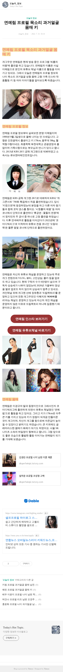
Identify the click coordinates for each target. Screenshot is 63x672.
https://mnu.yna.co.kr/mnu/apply (20, 535)
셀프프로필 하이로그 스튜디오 (21, 518)
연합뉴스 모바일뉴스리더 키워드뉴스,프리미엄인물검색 (31, 540)
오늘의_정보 (15, 3)
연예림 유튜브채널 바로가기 (31, 330)
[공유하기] (12, 563)
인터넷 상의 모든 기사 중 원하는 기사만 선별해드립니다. (31, 546)
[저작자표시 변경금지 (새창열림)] (35, 563)
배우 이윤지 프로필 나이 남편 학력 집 (19, 594)
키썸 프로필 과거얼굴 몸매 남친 (18, 585)
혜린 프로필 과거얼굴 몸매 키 (17, 589)
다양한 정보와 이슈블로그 (15, 632)
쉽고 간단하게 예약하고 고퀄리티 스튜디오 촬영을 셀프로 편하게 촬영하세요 (22, 524)
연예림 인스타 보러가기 (31, 319)
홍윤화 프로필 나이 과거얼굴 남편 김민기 (19, 604)
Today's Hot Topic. (13, 627)
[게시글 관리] (15, 563)
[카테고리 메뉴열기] (58, 4)
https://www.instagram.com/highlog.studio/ (24, 513)
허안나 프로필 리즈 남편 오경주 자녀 (19, 599)
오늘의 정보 (31, 18)
